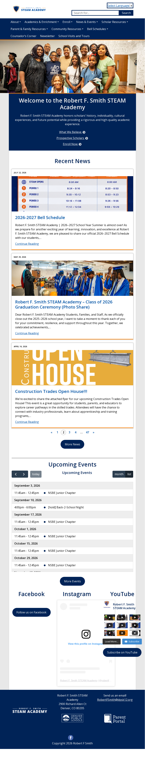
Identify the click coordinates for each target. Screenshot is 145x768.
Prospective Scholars (71, 138)
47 (87, 432)
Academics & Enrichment (41, 22)
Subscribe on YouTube (122, 652)
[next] (24, 474)
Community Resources (66, 29)
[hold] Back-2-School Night (66, 507)
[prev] (16, 474)
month (119, 474)
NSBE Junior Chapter (62, 493)
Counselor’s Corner (23, 36)
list (129, 474)
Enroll (66, 22)
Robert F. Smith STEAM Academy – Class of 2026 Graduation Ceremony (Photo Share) (64, 304)
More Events (72, 581)
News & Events (86, 22)
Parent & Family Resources (28, 29)
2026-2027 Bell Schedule (40, 217)
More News (72, 444)
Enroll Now (70, 144)
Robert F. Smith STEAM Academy (78, 680)
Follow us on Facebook (31, 612)
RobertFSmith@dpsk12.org (115, 700)
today (36, 474)
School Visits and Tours (74, 36)
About (15, 22)
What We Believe (70, 132)
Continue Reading (27, 244)
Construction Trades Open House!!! (51, 391)
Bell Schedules (96, 29)
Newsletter (47, 36)
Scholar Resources (114, 22)
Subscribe (134, 641)
